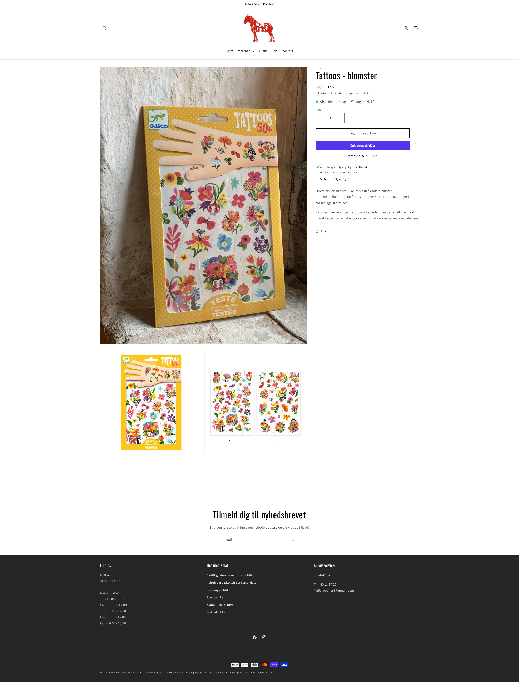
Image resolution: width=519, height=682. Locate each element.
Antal (319, 110)
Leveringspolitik (218, 590)
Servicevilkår (215, 597)
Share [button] (324, 231)
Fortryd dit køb (217, 612)
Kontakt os (322, 575)
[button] (104, 28)
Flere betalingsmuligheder (363, 155)
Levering (339, 93)
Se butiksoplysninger (334, 179)
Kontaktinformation (220, 604)
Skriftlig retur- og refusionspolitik (230, 575)
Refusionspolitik (152, 672)
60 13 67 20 (328, 584)
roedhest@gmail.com (338, 590)
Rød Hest (114, 672)
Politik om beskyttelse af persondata (231, 582)
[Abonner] (293, 540)
